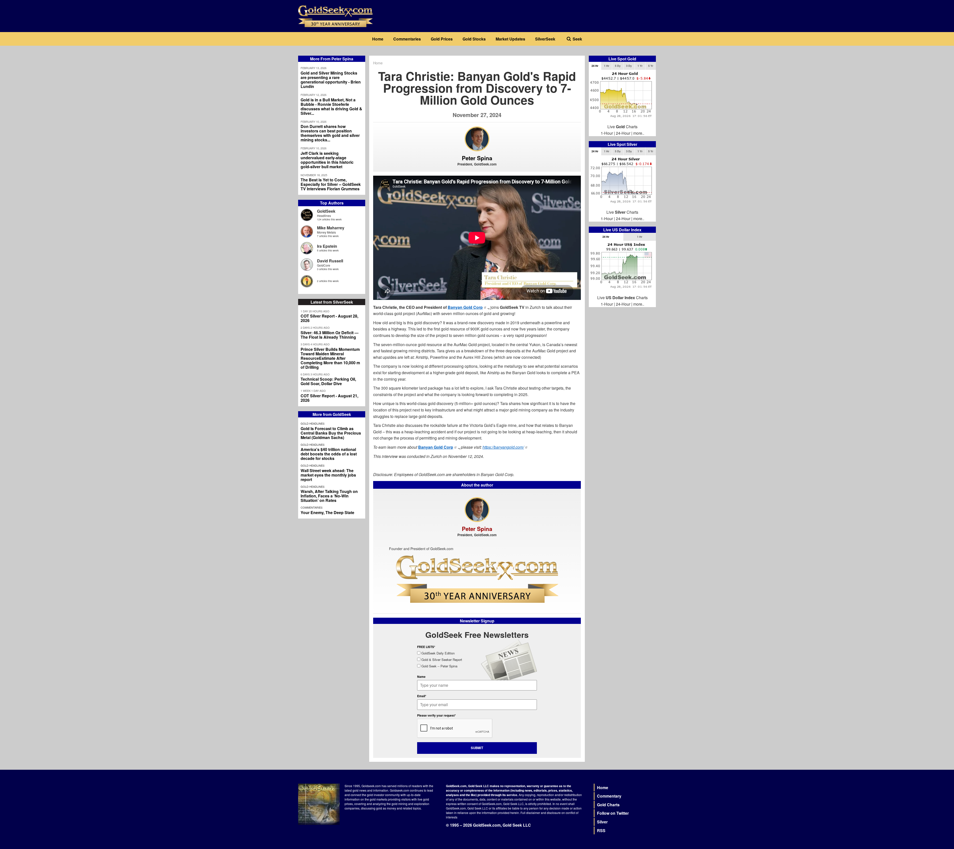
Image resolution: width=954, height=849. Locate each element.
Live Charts (622, 126)
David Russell (330, 261)
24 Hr (595, 66)
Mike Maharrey (330, 228)
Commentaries (407, 39)
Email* (421, 696)
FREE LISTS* (426, 647)
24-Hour (623, 133)
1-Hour (607, 133)
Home (377, 39)
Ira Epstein (327, 246)
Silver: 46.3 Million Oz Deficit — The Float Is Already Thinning (329, 334)
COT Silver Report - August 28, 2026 (329, 318)
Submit (477, 747)
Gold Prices (442, 39)
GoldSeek (326, 211)
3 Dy (629, 66)
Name (421, 676)
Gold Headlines (312, 423)
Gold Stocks (474, 39)
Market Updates (510, 39)
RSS (601, 830)
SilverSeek (545, 39)
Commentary (609, 796)
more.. (638, 133)
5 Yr (650, 66)
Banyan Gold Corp (465, 307)
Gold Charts (608, 805)
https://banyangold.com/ (503, 447)
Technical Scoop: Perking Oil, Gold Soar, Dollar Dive (328, 381)
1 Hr (606, 66)
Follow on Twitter (613, 813)
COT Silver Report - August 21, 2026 (329, 398)
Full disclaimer (530, 812)
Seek (577, 39)
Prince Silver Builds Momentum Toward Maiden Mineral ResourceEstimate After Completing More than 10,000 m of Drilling (330, 358)
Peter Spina (477, 158)
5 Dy (618, 66)
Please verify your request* (436, 715)
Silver (602, 822)
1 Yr (639, 66)
